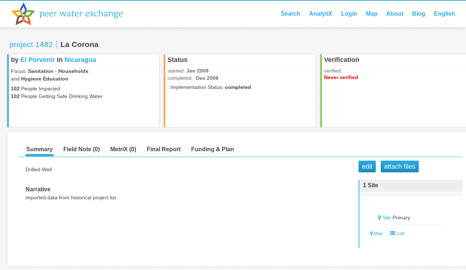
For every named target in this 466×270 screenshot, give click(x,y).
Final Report (164, 149)
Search (290, 14)
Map (372, 14)
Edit (367, 166)
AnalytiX (320, 14)
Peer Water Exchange (72, 14)
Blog (418, 14)
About (394, 14)
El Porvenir (37, 59)
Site (386, 217)
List (399, 233)
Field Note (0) (81, 149)
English (444, 14)
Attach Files (399, 166)
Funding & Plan (212, 149)
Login (349, 14)
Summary (39, 149)
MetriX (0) (123, 149)
